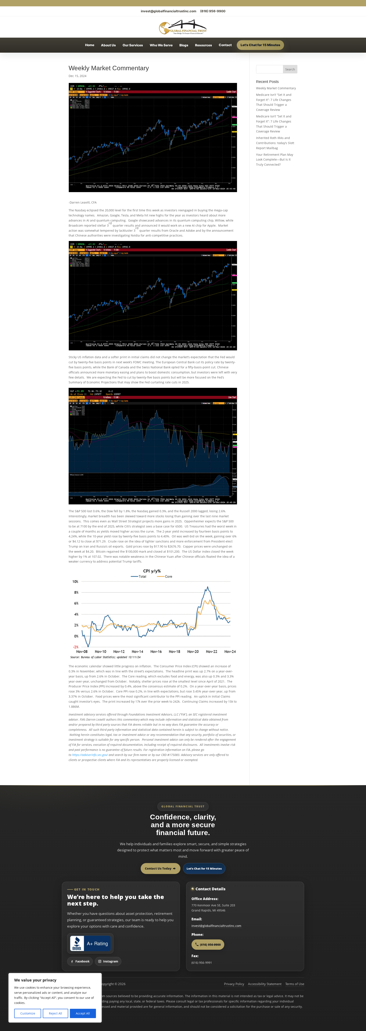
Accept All (83, 1013)
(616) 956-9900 (212, 11)
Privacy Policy (234, 984)
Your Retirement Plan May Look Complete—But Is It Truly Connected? (274, 160)
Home (89, 45)
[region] (55, 998)
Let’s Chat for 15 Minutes (204, 868)
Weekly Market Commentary (276, 88)
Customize (27, 1013)
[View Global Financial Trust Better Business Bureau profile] (90, 943)
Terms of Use (294, 984)
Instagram (110, 961)
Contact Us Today (158, 868)
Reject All (55, 1013)
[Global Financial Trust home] (182, 26)
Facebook (82, 961)
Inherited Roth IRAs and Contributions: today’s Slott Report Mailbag (275, 143)
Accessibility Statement (264, 984)
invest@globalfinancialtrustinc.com (168, 11)
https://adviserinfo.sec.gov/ (90, 755)
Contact (225, 45)
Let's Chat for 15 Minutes (260, 45)
